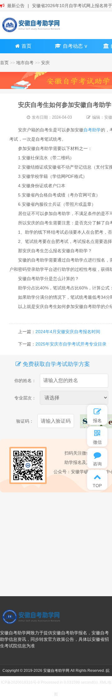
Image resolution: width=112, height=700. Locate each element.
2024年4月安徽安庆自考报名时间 (67, 331)
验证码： (25, 421)
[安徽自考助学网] (31, 24)
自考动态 (73, 46)
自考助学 (92, 129)
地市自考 (25, 62)
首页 (26, 46)
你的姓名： (25, 380)
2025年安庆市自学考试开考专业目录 (70, 343)
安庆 (45, 62)
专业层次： (25, 397)
